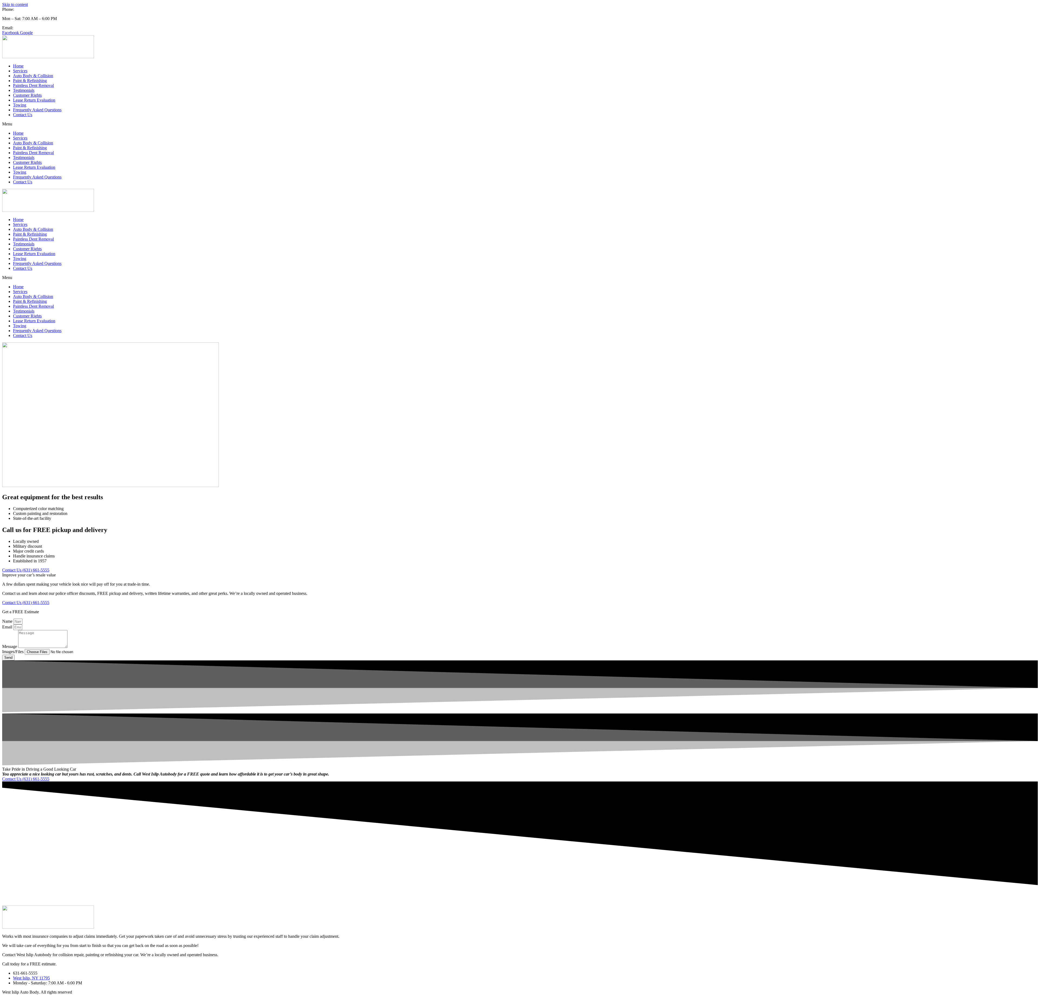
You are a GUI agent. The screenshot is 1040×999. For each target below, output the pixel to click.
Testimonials (23, 90)
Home (18, 66)
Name (8, 621)
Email (7, 627)
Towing (19, 105)
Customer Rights (27, 95)
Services (20, 71)
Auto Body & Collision (33, 75)
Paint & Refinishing (30, 80)
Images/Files (13, 651)
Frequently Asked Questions (37, 110)
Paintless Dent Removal (33, 85)
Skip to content (15, 4)
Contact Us (22, 114)
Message (10, 646)
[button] (520, 124)
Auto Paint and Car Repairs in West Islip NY (501, 898)
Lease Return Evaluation (34, 100)
